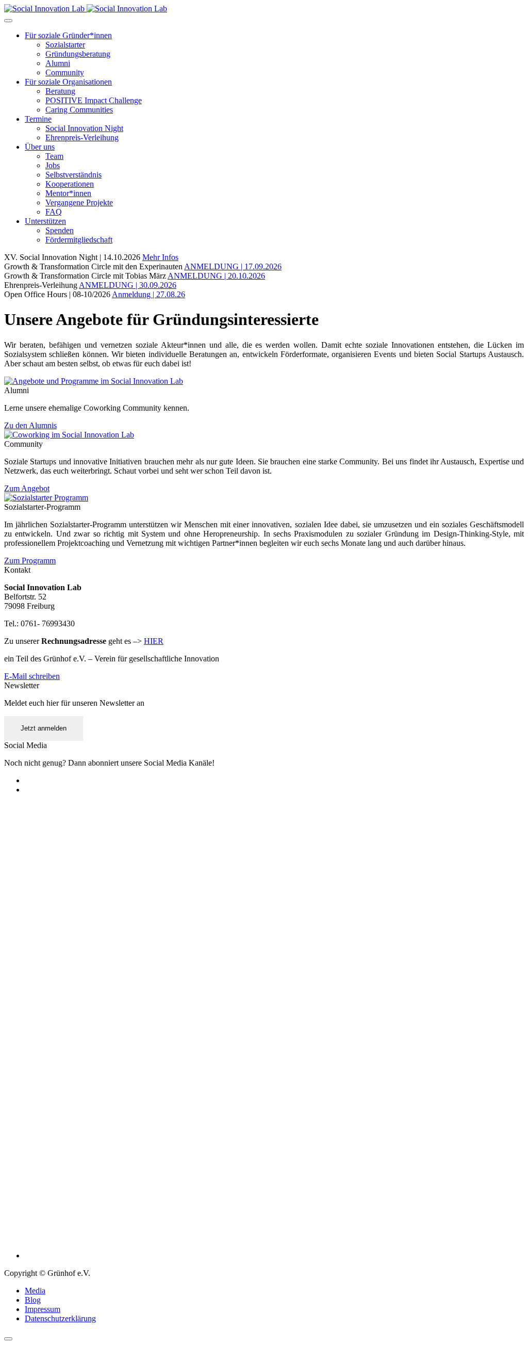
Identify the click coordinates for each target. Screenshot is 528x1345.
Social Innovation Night (84, 128)
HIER (153, 641)
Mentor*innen (68, 193)
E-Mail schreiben (32, 676)
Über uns (40, 146)
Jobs (52, 165)
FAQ (53, 211)
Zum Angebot (27, 488)
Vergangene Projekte (79, 202)
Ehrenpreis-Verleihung (82, 137)
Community (64, 72)
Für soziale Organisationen (68, 81)
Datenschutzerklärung (60, 1318)
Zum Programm (30, 560)
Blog (33, 1299)
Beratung (60, 91)
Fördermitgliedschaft (78, 239)
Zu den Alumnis (30, 425)
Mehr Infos (160, 257)
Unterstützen (45, 221)
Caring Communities (79, 109)
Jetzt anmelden (44, 728)
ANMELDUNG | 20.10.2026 (216, 275)
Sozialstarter (65, 44)
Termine (38, 119)
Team (54, 156)
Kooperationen (69, 184)
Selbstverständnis (73, 174)
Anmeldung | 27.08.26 (148, 294)
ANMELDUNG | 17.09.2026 (233, 266)
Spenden (59, 230)
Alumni (57, 63)
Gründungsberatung (77, 54)
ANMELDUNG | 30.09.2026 (127, 285)
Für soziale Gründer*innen (68, 35)
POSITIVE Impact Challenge (93, 100)
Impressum (42, 1309)
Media (35, 1290)
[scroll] (8, 1338)
